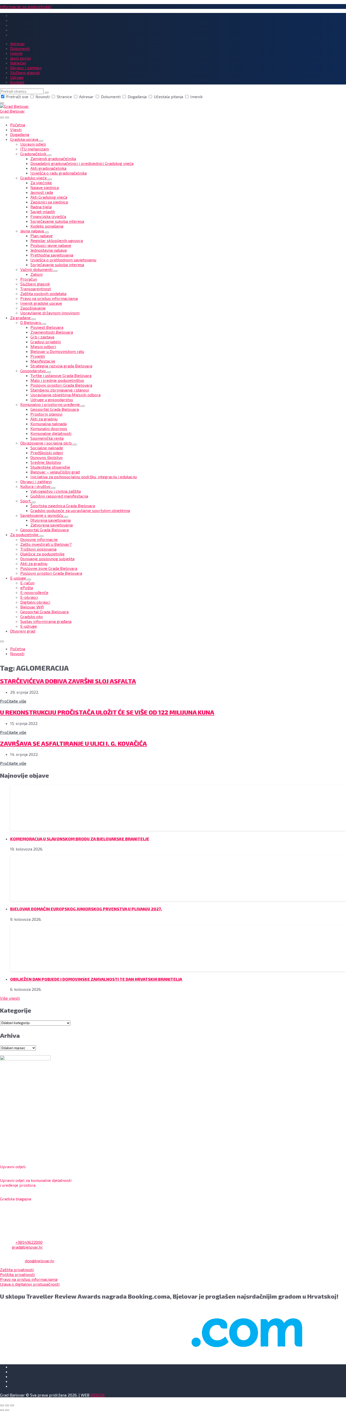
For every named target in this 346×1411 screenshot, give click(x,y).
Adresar (86, 96)
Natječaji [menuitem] (18, 62)
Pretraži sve (17, 96)
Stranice (64, 96)
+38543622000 (29, 1242)
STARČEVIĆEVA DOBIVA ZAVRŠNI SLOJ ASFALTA (68, 681)
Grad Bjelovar (12, 111)
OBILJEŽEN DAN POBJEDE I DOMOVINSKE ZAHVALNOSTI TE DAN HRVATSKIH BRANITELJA (96, 979)
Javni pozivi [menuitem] (20, 58)
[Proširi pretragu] (2, 117)
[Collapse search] (2, 103)
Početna (17, 648)
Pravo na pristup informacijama (28, 1279)
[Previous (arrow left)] (2, 1410)
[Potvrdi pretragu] (47, 92)
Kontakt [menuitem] (17, 82)
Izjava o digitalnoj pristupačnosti (30, 1284)
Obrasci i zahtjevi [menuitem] (26, 67)
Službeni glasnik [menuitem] (25, 72)
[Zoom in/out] (12, 1405)
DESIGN (97, 1394)
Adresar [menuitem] (17, 43)
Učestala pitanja (168, 96)
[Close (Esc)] (2, 1405)
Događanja (137, 96)
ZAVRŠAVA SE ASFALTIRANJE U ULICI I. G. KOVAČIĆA (73, 743)
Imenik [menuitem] (16, 53)
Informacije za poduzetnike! (25, 6)
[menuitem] (17, 124)
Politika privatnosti (17, 1274)
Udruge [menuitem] (17, 77)
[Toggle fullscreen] (7, 1405)
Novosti (42, 96)
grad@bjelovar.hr (27, 1247)
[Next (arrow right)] (7, 1410)
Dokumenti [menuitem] (20, 48)
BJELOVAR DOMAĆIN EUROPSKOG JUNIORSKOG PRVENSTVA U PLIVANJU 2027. (86, 908)
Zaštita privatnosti (17, 1269)
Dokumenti (111, 96)
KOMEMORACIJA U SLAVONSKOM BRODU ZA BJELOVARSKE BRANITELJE (79, 838)
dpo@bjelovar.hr (39, 1260)
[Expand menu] (7, 117)
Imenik (196, 96)
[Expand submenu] (41, 141)
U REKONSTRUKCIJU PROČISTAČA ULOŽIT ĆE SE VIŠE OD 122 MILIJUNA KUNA (107, 712)
